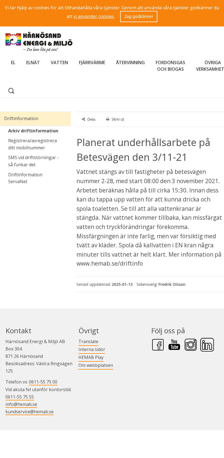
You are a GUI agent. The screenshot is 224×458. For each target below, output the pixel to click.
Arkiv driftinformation (33, 131)
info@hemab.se (21, 404)
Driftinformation (21, 118)
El (13, 63)
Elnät (33, 63)
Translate (88, 341)
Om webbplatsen (95, 365)
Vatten (59, 63)
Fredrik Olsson (171, 284)
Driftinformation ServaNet (39, 178)
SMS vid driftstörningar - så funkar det (33, 161)
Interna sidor (91, 349)
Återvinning (130, 63)
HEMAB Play (91, 357)
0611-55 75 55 (19, 397)
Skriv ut (117, 119)
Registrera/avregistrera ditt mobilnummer (32, 144)
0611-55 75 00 (43, 382)
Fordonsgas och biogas (170, 66)
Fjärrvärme (92, 63)
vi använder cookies (93, 16)
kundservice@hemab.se (29, 412)
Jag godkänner (138, 16)
